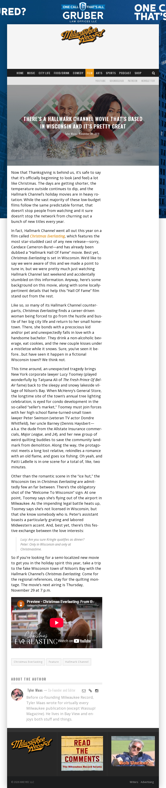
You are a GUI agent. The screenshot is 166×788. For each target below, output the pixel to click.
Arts (99, 73)
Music (31, 73)
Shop (138, 73)
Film (90, 73)
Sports (111, 73)
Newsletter (148, 80)
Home (20, 73)
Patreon (132, 80)
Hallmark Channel (77, 662)
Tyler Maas (71, 133)
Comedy (78, 73)
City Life (44, 73)
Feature (54, 662)
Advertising (147, 782)
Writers (134, 782)
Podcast (125, 73)
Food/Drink (61, 73)
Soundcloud (117, 80)
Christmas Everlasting (28, 662)
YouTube (101, 80)
